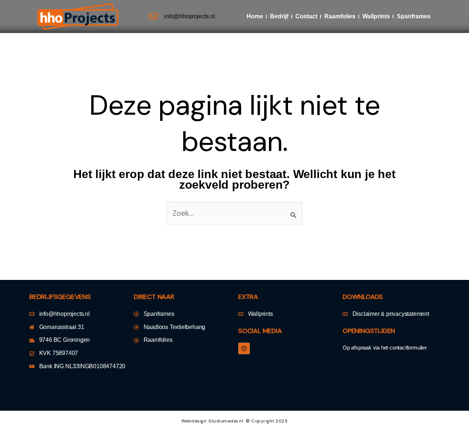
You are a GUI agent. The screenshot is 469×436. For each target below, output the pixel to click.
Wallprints (376, 16)
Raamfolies (339, 16)
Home (255, 16)
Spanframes (414, 16)
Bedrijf (279, 16)
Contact (306, 16)
